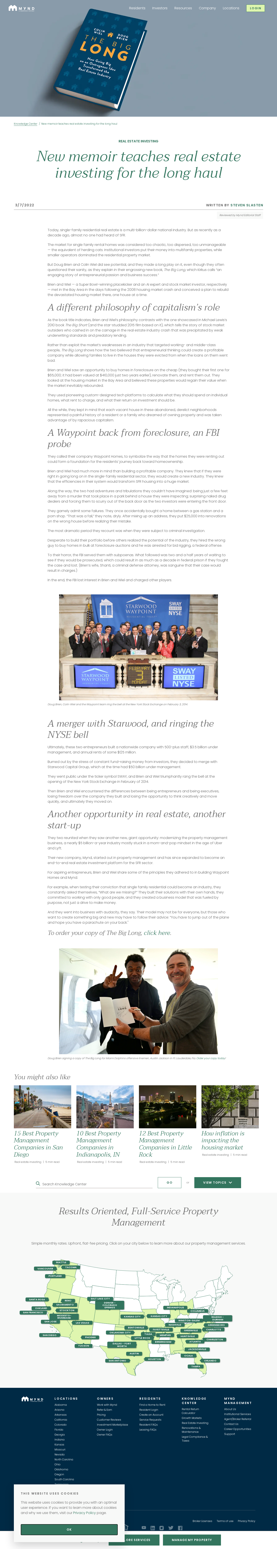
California (61, 1420)
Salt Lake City (100, 1299)
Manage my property (192, 1540)
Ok (69, 1529)
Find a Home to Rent (152, 1405)
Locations (231, 8)
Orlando (210, 1360)
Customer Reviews (109, 1420)
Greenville (191, 1330)
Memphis (165, 1335)
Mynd (13, 7)
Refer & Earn (104, 1410)
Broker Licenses (202, 1521)
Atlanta (195, 1341)
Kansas (59, 1444)
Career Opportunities (237, 1429)
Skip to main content (1, 18)
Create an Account (151, 1415)
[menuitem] (137, 8)
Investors (159, 8)
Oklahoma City (120, 1332)
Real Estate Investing (195, 1423)
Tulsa (148, 1334)
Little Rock (142, 1338)
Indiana (59, 1439)
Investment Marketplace (112, 1424)
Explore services (134, 1540)
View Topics (215, 1182)
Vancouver (45, 1268)
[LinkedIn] (152, 1528)
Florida (59, 1429)
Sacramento (65, 1304)
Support (229, 1434)
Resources (183, 8)
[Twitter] (171, 1528)
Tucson (83, 1346)
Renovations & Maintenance (191, 1430)
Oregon (59, 1474)
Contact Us (231, 1424)
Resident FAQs (148, 1424)
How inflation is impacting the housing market (222, 1140)
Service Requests (150, 1420)
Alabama (61, 1405)
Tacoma (71, 1267)
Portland (55, 1276)
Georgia (60, 1434)
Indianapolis (175, 1307)
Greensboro (216, 1325)
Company (207, 8)
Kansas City (132, 1316)
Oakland (41, 1308)
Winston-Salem (189, 1320)
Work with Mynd (107, 1405)
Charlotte (213, 1329)
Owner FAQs (104, 1434)
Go (169, 1182)
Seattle (61, 1262)
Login (255, 8)
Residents (137, 8)
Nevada (59, 1454)
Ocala (188, 1355)
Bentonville (136, 1327)
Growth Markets (192, 1418)
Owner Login (105, 1429)
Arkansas (61, 1415)
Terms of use (225, 1521)
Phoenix (90, 1337)
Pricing (101, 1415)
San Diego (49, 1335)
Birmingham (163, 1342)
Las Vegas (82, 1322)
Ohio (58, 1464)
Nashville (175, 1324)
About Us (230, 1409)
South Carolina (64, 1479)
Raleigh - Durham (217, 1318)
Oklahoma (61, 1469)
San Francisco (33, 1312)
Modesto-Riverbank (64, 1317)
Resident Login (148, 1410)
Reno (68, 1300)
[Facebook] (180, 1528)
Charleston (214, 1339)
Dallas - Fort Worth (122, 1345)
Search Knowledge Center (64, 1184)
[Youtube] (144, 1527)
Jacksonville (197, 1349)
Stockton (67, 1310)
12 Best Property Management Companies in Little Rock (165, 1144)
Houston (154, 1359)
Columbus (197, 1311)
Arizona (59, 1410)
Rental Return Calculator (190, 1411)
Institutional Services (237, 1414)
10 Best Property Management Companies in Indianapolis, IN (98, 1144)
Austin (134, 1353)
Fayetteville (161, 1329)
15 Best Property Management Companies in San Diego (38, 1144)
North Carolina (64, 1459)
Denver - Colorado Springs (109, 1305)
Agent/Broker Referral (237, 1419)
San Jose (50, 1321)
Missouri (60, 1449)
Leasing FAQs (147, 1429)
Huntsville (187, 1336)
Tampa (195, 1366)
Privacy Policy (246, 1521)
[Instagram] (161, 1528)
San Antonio (117, 1360)
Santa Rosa (37, 1299)
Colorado (61, 1424)
